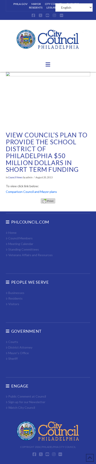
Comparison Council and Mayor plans (31, 192)
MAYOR (36, 4)
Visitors (13, 304)
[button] (48, 64)
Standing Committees (23, 249)
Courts (13, 342)
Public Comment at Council (27, 396)
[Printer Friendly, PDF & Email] (48, 200)
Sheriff (13, 358)
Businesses (16, 293)
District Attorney (20, 347)
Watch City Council (21, 407)
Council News (15, 177)
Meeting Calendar (20, 244)
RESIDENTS (35, 7)
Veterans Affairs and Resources (30, 255)
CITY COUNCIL (54, 4)
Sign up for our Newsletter (26, 402)
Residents (15, 298)
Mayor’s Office (18, 353)
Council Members (20, 238)
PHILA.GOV (20, 4)
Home (12, 232)
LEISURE (51, 7)
